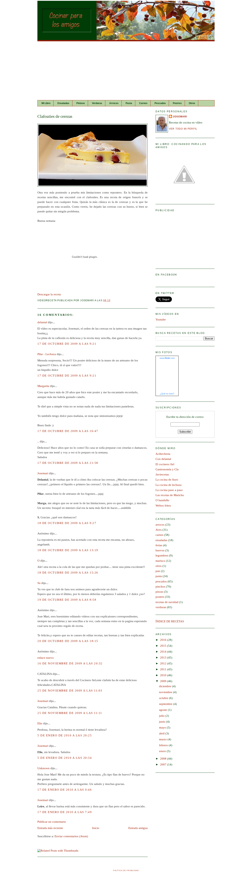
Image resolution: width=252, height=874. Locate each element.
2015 (163, 645)
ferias (159, 545)
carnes (159, 534)
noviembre (166, 692)
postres (160, 596)
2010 (163, 675)
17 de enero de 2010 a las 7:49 (64, 812)
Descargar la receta (49, 294)
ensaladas (161, 540)
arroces (160, 524)
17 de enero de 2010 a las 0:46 (64, 789)
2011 (163, 669)
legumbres (162, 555)
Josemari (42, 473)
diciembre (165, 686)
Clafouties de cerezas (54, 116)
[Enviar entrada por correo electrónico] (111, 300)
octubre (164, 698)
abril (162, 733)
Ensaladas (63, 103)
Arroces (114, 103)
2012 (163, 663)
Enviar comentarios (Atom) (71, 836)
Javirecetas (162, 474)
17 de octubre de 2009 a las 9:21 (66, 343)
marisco (160, 560)
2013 (163, 657)
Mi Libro (46, 103)
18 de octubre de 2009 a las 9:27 (66, 523)
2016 (163, 639)
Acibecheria (163, 453)
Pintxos (80, 103)
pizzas (159, 591)
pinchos (160, 586)
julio (162, 715)
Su (39, 583)
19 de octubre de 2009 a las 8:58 (66, 599)
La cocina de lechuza (169, 484)
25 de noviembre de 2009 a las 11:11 (69, 713)
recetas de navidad (167, 602)
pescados (161, 581)
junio (162, 721)
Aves (159, 529)
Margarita (43, 386)
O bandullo (162, 500)
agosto (163, 709)
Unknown (43, 768)
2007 (163, 764)
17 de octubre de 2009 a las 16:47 (67, 431)
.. (38, 441)
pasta (159, 576)
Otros (192, 103)
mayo (163, 727)
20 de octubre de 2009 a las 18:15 (67, 641)
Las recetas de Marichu (170, 495)
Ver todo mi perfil (183, 128)
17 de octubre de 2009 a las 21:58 (67, 462)
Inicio (95, 828)
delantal (42, 322)
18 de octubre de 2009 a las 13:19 (67, 550)
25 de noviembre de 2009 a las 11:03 (69, 690)
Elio (39, 723)
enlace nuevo (45, 657)
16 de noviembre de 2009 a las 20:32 (70, 663)
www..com (167, 358)
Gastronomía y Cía (167, 469)
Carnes (143, 103)
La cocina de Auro (167, 479)
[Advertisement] (126, 70)
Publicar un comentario (51, 821)
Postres (177, 103)
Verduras (97, 103)
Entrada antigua (138, 828)
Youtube (161, 319)
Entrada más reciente (50, 828)
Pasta (129, 103)
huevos (160, 550)
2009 (163, 681)
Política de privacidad (126, 870)
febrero (164, 745)
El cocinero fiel (165, 464)
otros (159, 565)
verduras (161, 607)
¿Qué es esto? (167, 393)
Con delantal (163, 458)
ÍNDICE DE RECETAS (170, 621)
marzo (163, 739)
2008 (163, 758)
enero (163, 751)
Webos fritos (163, 505)
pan (158, 571)
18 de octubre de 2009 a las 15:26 (67, 572)
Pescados (160, 103)
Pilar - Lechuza (46, 354)
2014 (163, 651)
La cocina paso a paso (169, 490)
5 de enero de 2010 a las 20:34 (64, 757)
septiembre (166, 703)
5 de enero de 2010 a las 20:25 (64, 735)
